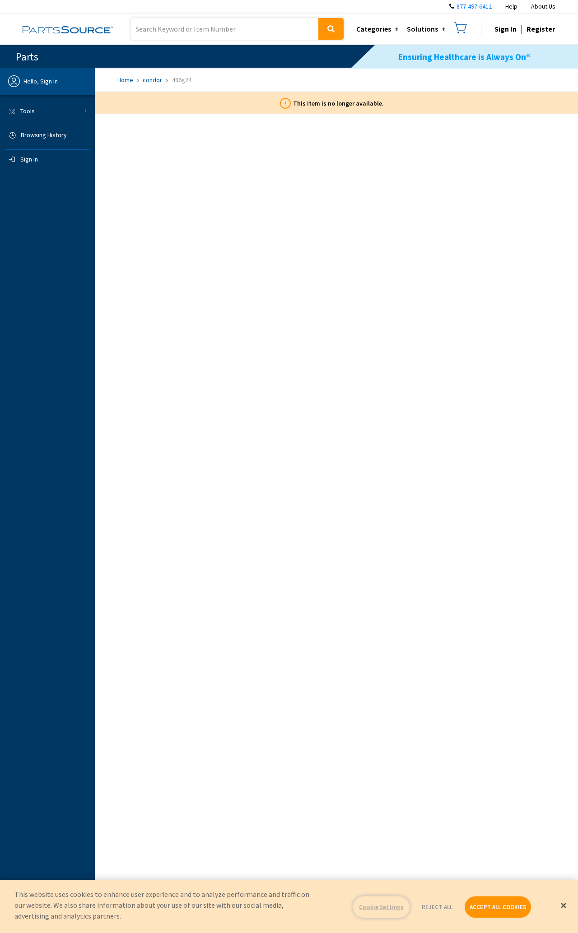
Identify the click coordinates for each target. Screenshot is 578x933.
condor (152, 80)
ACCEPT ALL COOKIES (498, 907)
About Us (543, 6)
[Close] (563, 905)
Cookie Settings (381, 907)
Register (541, 28)
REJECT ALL (437, 907)
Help (511, 6)
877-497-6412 (474, 6)
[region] (289, 906)
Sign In (505, 28)
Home (125, 80)
